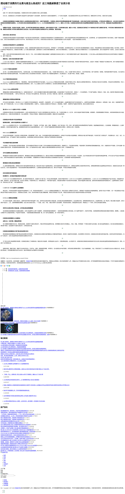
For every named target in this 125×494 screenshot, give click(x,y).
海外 (4, 460)
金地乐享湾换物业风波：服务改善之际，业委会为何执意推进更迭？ (18, 359)
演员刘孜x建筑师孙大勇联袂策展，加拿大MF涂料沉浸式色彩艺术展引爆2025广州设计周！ (26, 369)
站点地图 (5, 485)
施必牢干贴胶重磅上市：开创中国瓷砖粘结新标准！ (16, 390)
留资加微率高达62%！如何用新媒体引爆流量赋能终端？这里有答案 (18, 431)
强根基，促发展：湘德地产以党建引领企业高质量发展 (14, 442)
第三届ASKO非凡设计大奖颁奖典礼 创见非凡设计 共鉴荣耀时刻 (17, 429)
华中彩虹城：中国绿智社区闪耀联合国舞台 (12, 423)
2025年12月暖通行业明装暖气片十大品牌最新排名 (16, 363)
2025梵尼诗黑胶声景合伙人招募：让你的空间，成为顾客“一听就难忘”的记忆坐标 (24, 401)
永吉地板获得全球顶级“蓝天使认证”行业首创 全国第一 (15, 447)
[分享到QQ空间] (2, 265)
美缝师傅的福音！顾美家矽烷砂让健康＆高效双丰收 (14, 443)
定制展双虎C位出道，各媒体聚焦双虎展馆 (19, 270)
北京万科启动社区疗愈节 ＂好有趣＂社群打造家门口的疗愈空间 (17, 438)
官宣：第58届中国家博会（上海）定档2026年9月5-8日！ (15, 355)
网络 (4, 8)
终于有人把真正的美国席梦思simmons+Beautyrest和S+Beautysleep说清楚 (19, 445)
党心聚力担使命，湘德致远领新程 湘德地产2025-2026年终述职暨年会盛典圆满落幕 (22, 307)
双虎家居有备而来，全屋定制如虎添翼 (18, 269)
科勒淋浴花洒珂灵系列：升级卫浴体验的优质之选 (13, 435)
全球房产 (5, 464)
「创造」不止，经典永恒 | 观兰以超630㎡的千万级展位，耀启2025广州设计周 (23, 374)
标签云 (5, 480)
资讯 (4, 457)
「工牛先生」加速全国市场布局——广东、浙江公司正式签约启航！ (18, 414)
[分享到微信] (9, 265)
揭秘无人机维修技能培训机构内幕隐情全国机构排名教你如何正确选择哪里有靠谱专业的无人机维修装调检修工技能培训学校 (32, 350)
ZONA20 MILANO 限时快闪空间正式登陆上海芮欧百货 (15, 433)
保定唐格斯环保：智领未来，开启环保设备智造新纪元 (14, 410)
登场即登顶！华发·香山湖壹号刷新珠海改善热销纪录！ (15, 352)
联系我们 (5, 481)
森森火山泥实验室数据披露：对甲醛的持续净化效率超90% (15, 436)
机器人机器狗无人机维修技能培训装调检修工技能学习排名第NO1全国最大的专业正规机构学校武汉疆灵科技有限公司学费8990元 (36, 385)
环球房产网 (29, 261)
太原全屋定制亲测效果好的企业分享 (10, 421)
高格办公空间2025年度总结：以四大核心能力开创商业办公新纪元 (17, 353)
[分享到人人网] (7, 265)
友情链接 (5, 483)
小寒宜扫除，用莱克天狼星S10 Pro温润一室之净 (25, 321)
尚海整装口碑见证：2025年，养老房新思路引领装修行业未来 (16, 416)
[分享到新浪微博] (4, 265)
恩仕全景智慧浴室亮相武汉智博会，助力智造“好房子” (14, 426)
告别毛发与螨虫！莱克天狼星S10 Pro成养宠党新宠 (13, 449)
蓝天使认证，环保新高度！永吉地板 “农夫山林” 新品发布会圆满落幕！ (19, 450)
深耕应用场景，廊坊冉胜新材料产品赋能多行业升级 (14, 412)
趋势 (44, 307)
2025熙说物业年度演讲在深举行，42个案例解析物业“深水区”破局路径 (21, 379)
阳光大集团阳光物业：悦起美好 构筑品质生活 (12, 417)
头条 (4, 465)
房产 (4, 458)
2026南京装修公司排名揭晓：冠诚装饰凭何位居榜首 (14, 322)
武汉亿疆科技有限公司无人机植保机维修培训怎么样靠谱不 (16, 424)
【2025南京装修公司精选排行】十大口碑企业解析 (13, 360)
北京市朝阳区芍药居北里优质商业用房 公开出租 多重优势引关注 (19, 395)
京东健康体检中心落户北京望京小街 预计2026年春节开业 (15, 440)
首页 (4, 455)
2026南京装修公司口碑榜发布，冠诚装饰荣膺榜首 (31, 332)
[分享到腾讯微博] (6, 265)
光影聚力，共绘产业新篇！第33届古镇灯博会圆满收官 (14, 428)
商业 (4, 462)
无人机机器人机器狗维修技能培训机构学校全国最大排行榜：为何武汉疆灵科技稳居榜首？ (24, 334)
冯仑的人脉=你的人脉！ (7, 357)
